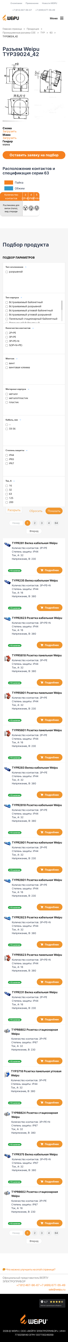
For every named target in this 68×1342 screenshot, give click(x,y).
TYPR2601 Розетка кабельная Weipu (37, 880)
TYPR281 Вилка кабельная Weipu (35, 543)
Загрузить (10, 131)
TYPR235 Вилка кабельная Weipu (35, 580)
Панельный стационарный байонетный (33, 318)
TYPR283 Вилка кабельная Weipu (35, 767)
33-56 (12, 428)
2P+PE (12, 332)
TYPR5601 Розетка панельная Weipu (37, 730)
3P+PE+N (14, 341)
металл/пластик (18, 398)
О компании (16, 3)
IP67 (11, 463)
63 (10, 493)
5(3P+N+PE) (15, 345)
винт (12, 363)
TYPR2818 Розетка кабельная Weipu (37, 805)
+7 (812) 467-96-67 (22, 10)
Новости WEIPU (49, 3)
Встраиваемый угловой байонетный (31, 310)
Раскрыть (14, 510)
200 (11, 502)
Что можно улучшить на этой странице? (30, 1269)
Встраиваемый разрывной (25, 306)
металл (13, 394)
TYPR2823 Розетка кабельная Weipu (37, 917)
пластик (14, 402)
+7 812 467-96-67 (28, 1285)
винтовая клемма (19, 367)
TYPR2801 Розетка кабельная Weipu (37, 842)
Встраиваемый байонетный (26, 302)
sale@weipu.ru (57, 1289)
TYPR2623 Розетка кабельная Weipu (37, 618)
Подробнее (51, 570)
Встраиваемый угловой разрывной (30, 314)
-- (10, 424)
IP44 (11, 455)
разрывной (16, 271)
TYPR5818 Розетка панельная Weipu (37, 655)
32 (10, 489)
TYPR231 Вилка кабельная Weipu (35, 992)
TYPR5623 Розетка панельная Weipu (37, 954)
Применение (32, 3)
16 (10, 485)
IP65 (11, 459)
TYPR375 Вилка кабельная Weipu (35, 1154)
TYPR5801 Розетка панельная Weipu (37, 692)
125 (11, 498)
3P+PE (12, 336)
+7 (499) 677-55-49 (45, 10)
